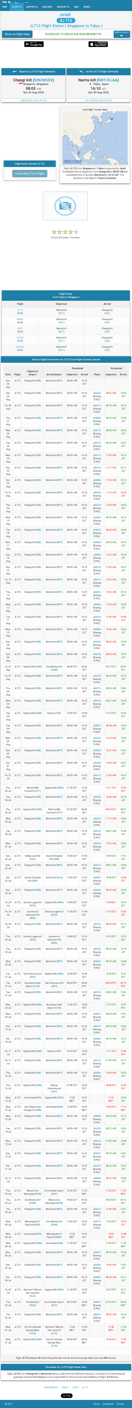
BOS (32, 905)
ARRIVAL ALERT (122, 32)
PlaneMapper (51, 1387)
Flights (65, 1387)
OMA (38, 666)
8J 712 (66, 20)
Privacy (122, 1404)
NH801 (20, 319)
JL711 (20, 310)
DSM (54, 670)
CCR (36, 986)
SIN (107, 313)
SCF (54, 1194)
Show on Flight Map (17, 34)
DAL (32, 859)
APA (38, 1097)
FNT (54, 1091)
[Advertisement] (66, 57)
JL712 (84, 1387)
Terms (98, 1404)
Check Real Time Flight (30, 173)
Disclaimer (110, 1404)
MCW (38, 1194)
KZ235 (20, 337)
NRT (61, 313)
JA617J (97, 405)
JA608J (97, 418)
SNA (38, 1110)
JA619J (97, 443)
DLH (59, 877)
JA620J (97, 750)
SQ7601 (20, 347)
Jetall (65, 14)
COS (32, 1333)
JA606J (97, 517)
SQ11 (20, 328)
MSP (37, 1224)
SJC (32, 1296)
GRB (56, 859)
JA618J (97, 393)
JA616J (97, 467)
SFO (32, 977)
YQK (58, 713)
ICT (38, 791)
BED (32, 918)
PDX (32, 1305)
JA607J (97, 530)
